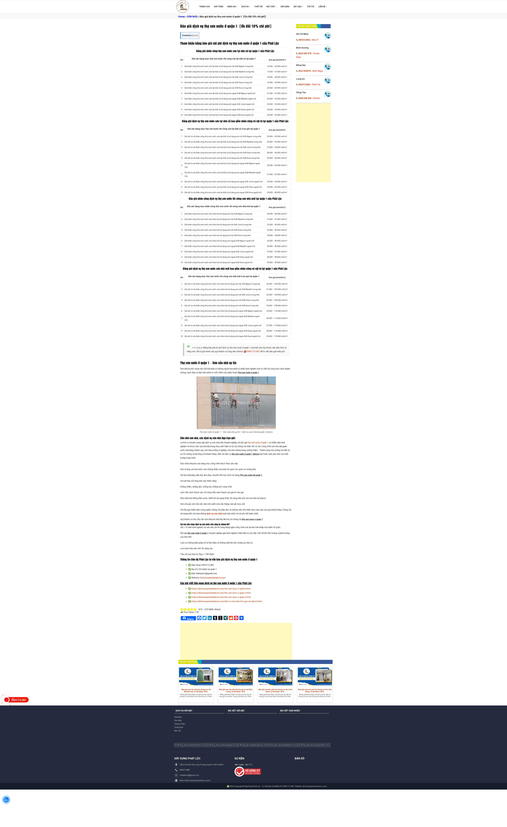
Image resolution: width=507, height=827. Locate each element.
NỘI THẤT (270, 7)
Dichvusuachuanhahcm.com (212, 577)
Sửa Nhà (178, 717)
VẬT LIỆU (298, 7)
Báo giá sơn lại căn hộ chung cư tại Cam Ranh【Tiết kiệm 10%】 (275, 690)
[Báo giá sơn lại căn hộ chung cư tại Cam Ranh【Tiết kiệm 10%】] (275, 677)
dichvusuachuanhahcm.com (265, 786)
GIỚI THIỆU (218, 7)
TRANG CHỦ (204, 7)
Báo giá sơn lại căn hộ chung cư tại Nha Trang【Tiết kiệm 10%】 (235, 690)
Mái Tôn (177, 731)
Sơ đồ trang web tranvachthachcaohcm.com (190, 745)
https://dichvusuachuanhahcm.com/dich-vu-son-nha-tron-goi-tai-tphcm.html (226, 601)
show (195, 35)
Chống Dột (178, 727)
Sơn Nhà (178, 720)
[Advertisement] (236, 642)
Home (181, 16)
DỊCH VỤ (245, 7)
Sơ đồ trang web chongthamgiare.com (251, 745)
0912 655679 (304, 71)
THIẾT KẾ (258, 7)
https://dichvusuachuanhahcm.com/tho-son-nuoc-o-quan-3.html (221, 597)
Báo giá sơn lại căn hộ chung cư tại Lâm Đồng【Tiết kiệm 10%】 (315, 690)
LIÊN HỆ (322, 7)
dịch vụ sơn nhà (214, 513)
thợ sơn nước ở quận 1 (258, 442)
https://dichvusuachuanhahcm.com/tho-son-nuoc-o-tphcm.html (220, 588)
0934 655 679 (304, 53)
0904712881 (304, 40)
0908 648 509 (304, 98)
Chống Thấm (179, 724)
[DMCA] (247, 772)
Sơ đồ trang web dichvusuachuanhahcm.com (313, 745)
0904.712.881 (253, 351)
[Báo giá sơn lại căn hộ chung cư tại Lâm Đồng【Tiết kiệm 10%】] (315, 677)
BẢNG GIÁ (231, 7)
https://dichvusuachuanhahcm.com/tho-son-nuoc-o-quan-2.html (221, 593)
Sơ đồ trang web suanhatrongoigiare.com (221, 745)
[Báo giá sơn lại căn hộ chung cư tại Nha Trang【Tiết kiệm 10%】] (236, 677)
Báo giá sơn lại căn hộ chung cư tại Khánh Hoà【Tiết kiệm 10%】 (196, 690)
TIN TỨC (310, 7)
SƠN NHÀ (192, 16)
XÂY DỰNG (285, 7)
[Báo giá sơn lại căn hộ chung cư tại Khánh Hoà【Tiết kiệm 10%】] (196, 677)
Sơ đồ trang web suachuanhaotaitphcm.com (281, 745)
